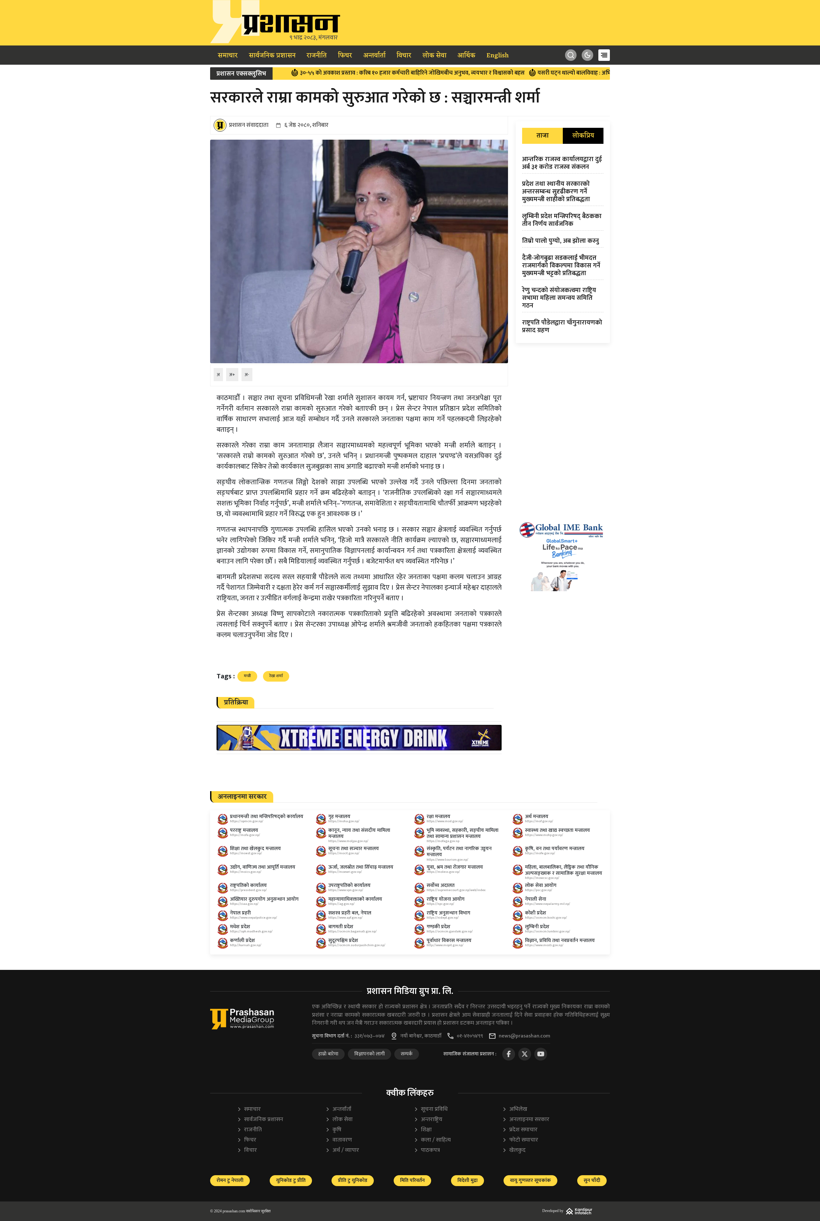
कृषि (333, 1130)
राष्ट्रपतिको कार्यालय (248, 885)
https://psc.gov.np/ (538, 890)
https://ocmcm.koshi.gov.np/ (546, 917)
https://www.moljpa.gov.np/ (348, 841)
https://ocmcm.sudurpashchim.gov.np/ (356, 945)
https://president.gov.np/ (248, 890)
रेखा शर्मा (276, 675)
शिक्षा (423, 1130)
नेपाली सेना (535, 899)
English (498, 55)
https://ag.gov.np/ (341, 903)
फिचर (345, 55)
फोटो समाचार (520, 1140)
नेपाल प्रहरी (240, 913)
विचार (404, 55)
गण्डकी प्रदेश (438, 926)
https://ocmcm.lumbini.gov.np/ (547, 931)
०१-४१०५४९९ (470, 1036)
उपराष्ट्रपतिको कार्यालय (349, 885)
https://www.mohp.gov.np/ (544, 835)
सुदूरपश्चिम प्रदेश (343, 940)
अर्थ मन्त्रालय (536, 816)
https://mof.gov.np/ (539, 821)
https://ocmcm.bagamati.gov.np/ (352, 931)
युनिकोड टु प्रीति (291, 1180)
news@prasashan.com (524, 1036)
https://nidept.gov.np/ (443, 917)
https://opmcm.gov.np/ (246, 821)
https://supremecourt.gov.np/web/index (456, 890)
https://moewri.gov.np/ (345, 871)
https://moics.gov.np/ (245, 871)
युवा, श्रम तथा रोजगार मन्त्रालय (455, 867)
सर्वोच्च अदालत (441, 885)
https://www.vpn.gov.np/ (345, 890)
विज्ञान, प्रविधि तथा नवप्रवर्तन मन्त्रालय (560, 940)
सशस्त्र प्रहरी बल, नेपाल (349, 913)
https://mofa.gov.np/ (245, 835)
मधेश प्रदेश (240, 926)
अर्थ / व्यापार (342, 1150)
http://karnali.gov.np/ (245, 945)
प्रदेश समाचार (519, 1130)
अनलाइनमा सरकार (525, 1119)
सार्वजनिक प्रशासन (272, 55)
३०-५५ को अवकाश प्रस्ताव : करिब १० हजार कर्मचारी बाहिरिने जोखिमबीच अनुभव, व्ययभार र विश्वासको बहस (355, 73)
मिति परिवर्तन (412, 1180)
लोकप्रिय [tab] (583, 136)
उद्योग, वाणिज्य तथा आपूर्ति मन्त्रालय (262, 867)
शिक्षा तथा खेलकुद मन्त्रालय (255, 848)
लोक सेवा (434, 55)
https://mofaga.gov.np (443, 841)
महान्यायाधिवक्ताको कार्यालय (355, 899)
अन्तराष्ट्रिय (428, 1119)
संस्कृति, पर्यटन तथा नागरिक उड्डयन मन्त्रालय (459, 851)
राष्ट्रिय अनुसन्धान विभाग (448, 913)
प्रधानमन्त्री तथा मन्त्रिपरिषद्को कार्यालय (266, 816)
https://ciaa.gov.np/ (244, 903)
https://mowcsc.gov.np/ (542, 878)
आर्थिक (466, 55)
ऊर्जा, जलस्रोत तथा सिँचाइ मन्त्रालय (360, 867)
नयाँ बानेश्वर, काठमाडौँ (420, 1036)
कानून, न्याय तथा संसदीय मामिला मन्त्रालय (359, 833)
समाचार (228, 55)
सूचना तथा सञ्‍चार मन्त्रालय (353, 848)
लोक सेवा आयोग (540, 885)
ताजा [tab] (543, 136)
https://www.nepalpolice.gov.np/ (253, 917)
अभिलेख (514, 1109)
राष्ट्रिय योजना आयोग (445, 899)
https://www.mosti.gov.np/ (544, 945)
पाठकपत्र (427, 1150)
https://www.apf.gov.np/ (345, 917)
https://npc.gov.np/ (440, 903)
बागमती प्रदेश (340, 926)
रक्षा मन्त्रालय (438, 816)
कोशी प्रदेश (535, 913)
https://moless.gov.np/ (443, 871)
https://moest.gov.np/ (246, 853)
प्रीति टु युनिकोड (352, 1180)
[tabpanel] (562, 246)
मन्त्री (247, 675)
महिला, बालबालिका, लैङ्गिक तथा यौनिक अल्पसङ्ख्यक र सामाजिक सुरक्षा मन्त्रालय (563, 870)
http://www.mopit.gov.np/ (445, 945)
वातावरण (338, 1140)
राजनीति (317, 55)
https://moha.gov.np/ (343, 821)
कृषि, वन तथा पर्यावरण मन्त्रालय (555, 848)
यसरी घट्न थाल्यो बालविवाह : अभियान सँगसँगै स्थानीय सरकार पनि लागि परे (562, 73)
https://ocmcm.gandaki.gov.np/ (450, 931)
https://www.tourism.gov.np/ (447, 859)
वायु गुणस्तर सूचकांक (530, 1180)
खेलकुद (514, 1150)
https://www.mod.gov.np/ (445, 821)
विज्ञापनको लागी (369, 1054)
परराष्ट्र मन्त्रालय (244, 830)
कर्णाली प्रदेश (242, 940)
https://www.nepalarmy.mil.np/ (547, 903)
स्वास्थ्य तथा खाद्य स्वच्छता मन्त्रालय (557, 830)
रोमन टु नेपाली (230, 1180)
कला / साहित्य (432, 1140)
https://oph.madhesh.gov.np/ (251, 931)
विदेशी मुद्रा (467, 1180)
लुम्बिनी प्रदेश (537, 926)
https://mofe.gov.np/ (540, 853)
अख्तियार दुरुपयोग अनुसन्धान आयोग (264, 899)
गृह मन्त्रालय (339, 816)
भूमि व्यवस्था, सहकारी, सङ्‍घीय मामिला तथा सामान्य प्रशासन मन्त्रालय (462, 833)
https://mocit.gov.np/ (343, 853)
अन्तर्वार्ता (374, 55)
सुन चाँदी (592, 1180)
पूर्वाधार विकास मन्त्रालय (449, 940)
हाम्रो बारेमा (328, 1054)
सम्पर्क (407, 1054)
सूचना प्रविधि (431, 1109)
